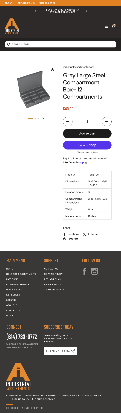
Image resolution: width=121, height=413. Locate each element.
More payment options (87, 152)
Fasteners (12, 279)
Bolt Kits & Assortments (21, 274)
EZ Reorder (13, 294)
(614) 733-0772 (21, 337)
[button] (113, 26)
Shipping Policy (53, 274)
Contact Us (13, 310)
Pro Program (14, 289)
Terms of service (45, 399)
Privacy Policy (52, 284)
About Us (11, 305)
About (9, 3)
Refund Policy (26, 3)
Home (9, 268)
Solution (11, 300)
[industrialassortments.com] (12, 26)
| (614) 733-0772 (46, 3)
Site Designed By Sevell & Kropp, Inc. (25, 408)
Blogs (9, 315)
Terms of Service (54, 289)
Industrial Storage (17, 284)
